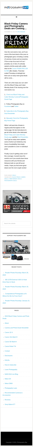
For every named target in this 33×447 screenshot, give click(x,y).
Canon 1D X (9, 332)
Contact (7, 351)
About (7, 323)
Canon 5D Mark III (10, 341)
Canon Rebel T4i (10, 346)
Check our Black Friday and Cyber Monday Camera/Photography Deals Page (16, 97)
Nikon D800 (9, 383)
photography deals (10, 180)
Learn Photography (11, 369)
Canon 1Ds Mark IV (11, 337)
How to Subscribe (10, 365)
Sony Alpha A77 (10, 404)
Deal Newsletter (23, 137)
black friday (16, 177)
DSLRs (7, 360)
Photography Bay (16, 7)
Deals (14, 175)
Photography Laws (11, 388)
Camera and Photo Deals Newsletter (17, 328)
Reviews (7, 400)
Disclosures (8, 355)
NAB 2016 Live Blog (11, 374)
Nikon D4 (8, 379)
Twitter (16, 106)
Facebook (7, 106)
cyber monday (13, 178)
